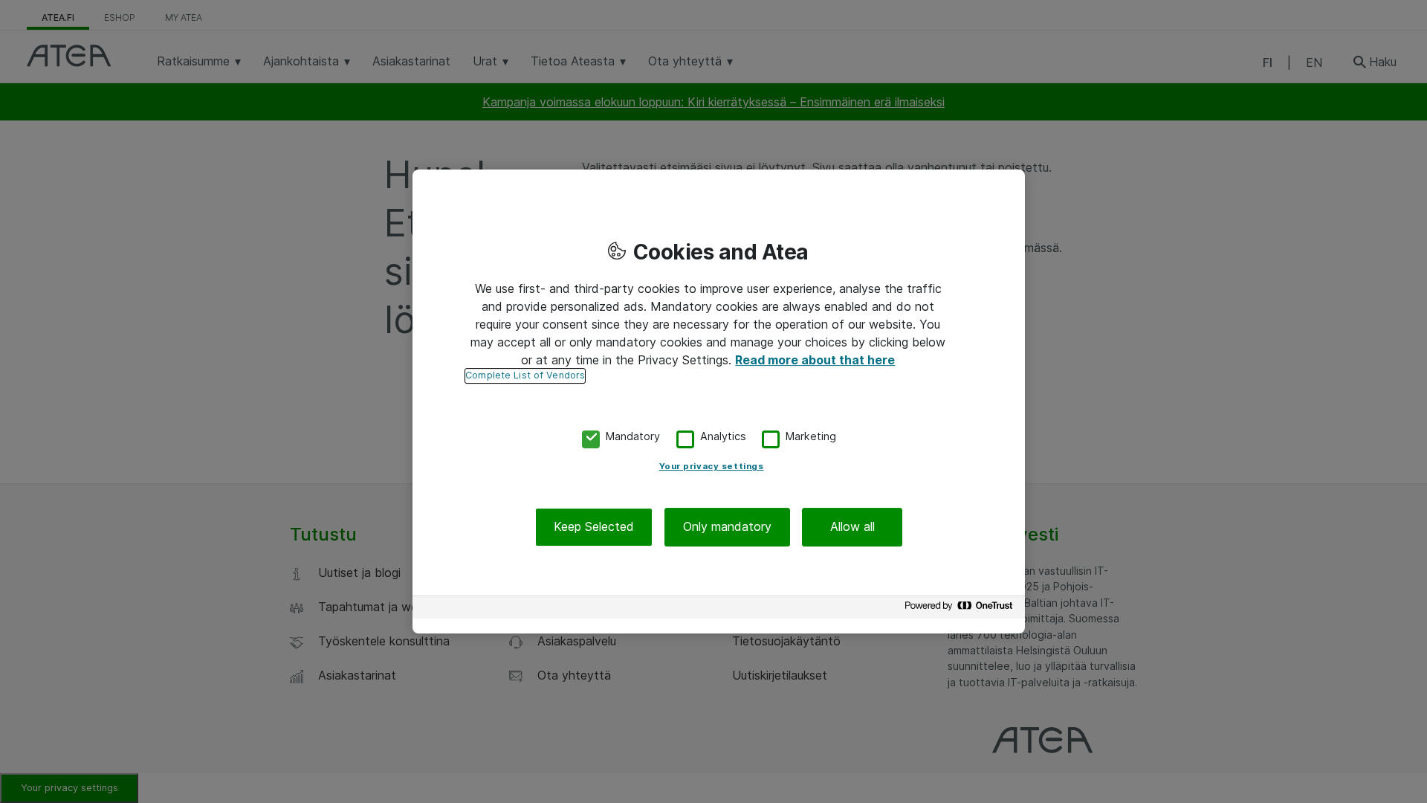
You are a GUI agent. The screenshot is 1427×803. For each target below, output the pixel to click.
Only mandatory (727, 527)
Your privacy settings (711, 467)
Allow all (852, 527)
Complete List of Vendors (525, 375)
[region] (718, 401)
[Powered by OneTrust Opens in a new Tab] (961, 609)
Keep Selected (594, 527)
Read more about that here (815, 359)
